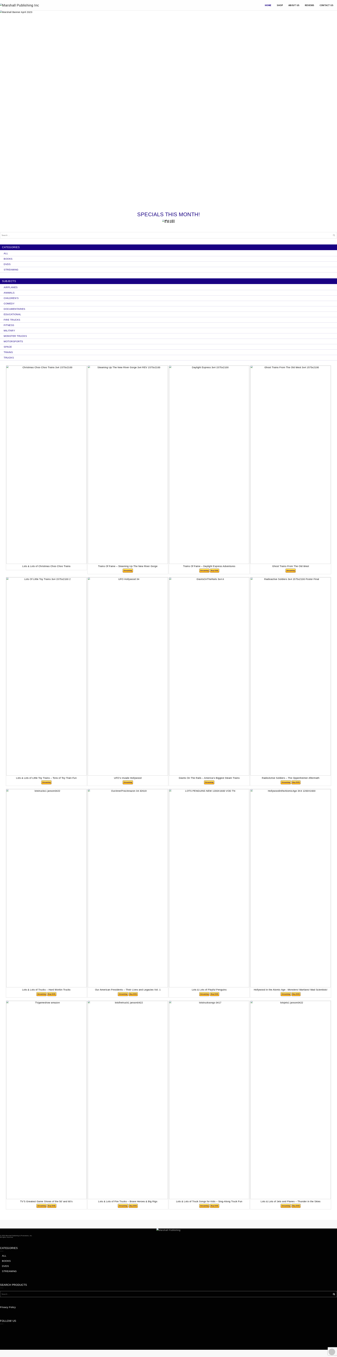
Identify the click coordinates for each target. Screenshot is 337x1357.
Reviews (309, 5)
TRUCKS (9, 357)
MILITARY (9, 330)
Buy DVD (214, 571)
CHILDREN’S (11, 298)
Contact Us (326, 5)
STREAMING (11, 269)
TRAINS (8, 352)
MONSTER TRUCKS (15, 336)
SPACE (8, 347)
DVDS (7, 264)
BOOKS (8, 259)
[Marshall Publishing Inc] (19, 5)
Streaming (128, 571)
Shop (280, 5)
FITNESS (9, 325)
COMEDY (9, 303)
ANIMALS (9, 292)
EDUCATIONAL (12, 314)
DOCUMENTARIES (14, 309)
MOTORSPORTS (13, 341)
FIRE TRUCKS (12, 319)
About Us (293, 5)
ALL (6, 253)
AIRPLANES (11, 287)
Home (268, 5)
